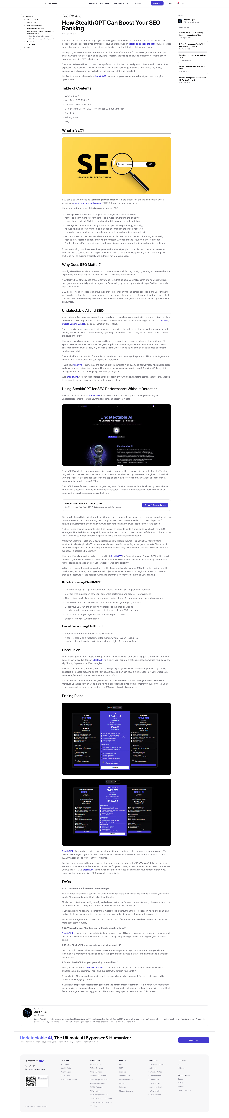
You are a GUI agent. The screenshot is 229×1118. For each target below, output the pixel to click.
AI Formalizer (95, 1091)
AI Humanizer (66, 1064)
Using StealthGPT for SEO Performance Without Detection (40, 32)
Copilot (81, 324)
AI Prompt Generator (98, 1083)
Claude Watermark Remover (101, 1099)
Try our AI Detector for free (155, 505)
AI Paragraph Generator (99, 1079)
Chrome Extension (126, 1091)
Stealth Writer (66, 1068)
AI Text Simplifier (96, 1072)
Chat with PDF (124, 1076)
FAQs (28, 47)
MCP (121, 1068)
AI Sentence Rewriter (98, 1076)
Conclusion (30, 42)
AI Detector (65, 1076)
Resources (118, 3)
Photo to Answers (126, 1079)
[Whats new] (178, 3)
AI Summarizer (95, 1064)
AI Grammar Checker (69, 1079)
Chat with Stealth (94, 967)
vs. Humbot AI (154, 1083)
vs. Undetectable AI (156, 1064)
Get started (157, 3)
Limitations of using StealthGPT (43, 39)
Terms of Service (184, 1090)
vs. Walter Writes (155, 1072)
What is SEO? (31, 23)
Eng (170, 3)
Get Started (193, 1040)
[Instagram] (34, 1066)
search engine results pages (143, 44)
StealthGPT (100, 76)
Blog (179, 1064)
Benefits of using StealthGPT (42, 36)
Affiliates (181, 1068)
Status (180, 1083)
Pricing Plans (31, 45)
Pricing (138, 3)
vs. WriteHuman (154, 1095)
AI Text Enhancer (96, 1068)
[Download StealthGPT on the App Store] (37, 1081)
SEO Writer (94, 1106)
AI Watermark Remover (99, 1095)
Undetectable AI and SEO (35, 28)
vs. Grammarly (154, 1091)
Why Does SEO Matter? (34, 25)
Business (122, 1072)
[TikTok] (30, 1066)
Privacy (181, 1087)
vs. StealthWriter (154, 1076)
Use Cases (104, 3)
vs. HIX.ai (152, 1068)
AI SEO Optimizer (97, 1087)
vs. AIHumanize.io (155, 1087)
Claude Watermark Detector (101, 1102)
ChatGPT (164, 320)
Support (181, 1079)
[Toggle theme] (183, 3)
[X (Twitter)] (26, 1066)
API (128, 3)
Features (91, 3)
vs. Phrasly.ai (153, 1079)
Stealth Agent (189, 20)
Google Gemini (69, 324)
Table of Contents (33, 20)
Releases (122, 1087)
